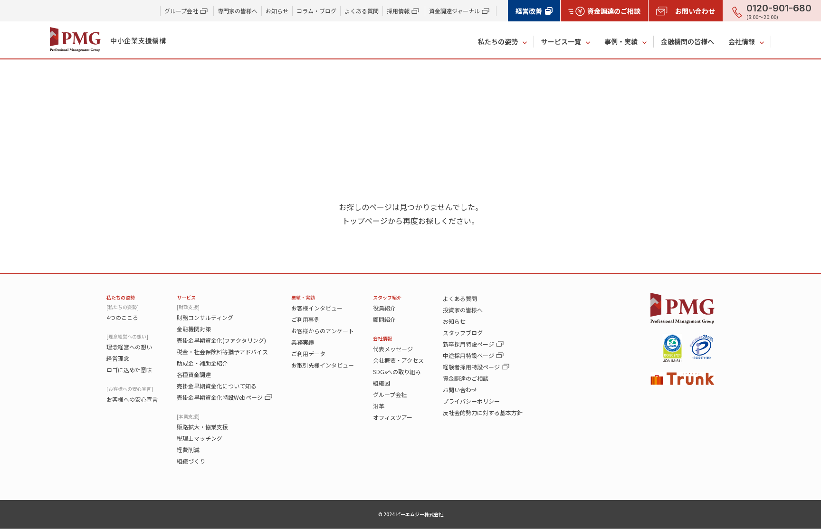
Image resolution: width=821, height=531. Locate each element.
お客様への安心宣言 (132, 399)
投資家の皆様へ (463, 310)
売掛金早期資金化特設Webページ (220, 397)
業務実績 (302, 342)
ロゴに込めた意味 (129, 370)
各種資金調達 (194, 374)
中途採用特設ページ (468, 355)
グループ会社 (390, 394)
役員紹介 (384, 308)
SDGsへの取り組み (397, 371)
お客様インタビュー (317, 308)
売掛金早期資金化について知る (217, 386)
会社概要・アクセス (398, 360)
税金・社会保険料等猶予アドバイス (222, 352)
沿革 (378, 406)
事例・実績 (621, 41)
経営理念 (117, 358)
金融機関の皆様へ (687, 41)
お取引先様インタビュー (322, 365)
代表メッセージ (393, 349)
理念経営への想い (129, 347)
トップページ (365, 220)
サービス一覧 (561, 41)
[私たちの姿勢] (122, 306)
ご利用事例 (305, 319)
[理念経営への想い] (127, 336)
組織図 (381, 383)
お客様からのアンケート (322, 331)
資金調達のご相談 (465, 378)
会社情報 (741, 41)
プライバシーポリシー (471, 401)
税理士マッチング (199, 438)
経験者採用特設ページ (471, 367)
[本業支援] (188, 416)
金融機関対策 (194, 329)
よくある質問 (361, 11)
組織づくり (191, 461)
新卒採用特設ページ (468, 344)
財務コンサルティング (205, 317)
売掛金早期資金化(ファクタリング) (221, 340)
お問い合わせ (460, 390)
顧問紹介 (384, 319)
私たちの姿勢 (498, 41)
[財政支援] (188, 306)
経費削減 (188, 449)
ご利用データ (308, 353)
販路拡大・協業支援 (202, 427)
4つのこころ (122, 317)
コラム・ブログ (316, 11)
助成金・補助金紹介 (202, 363)
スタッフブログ (463, 332)
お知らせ (277, 11)
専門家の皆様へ (238, 11)
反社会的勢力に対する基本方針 (483, 412)
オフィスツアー (392, 417)
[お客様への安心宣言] (129, 388)
